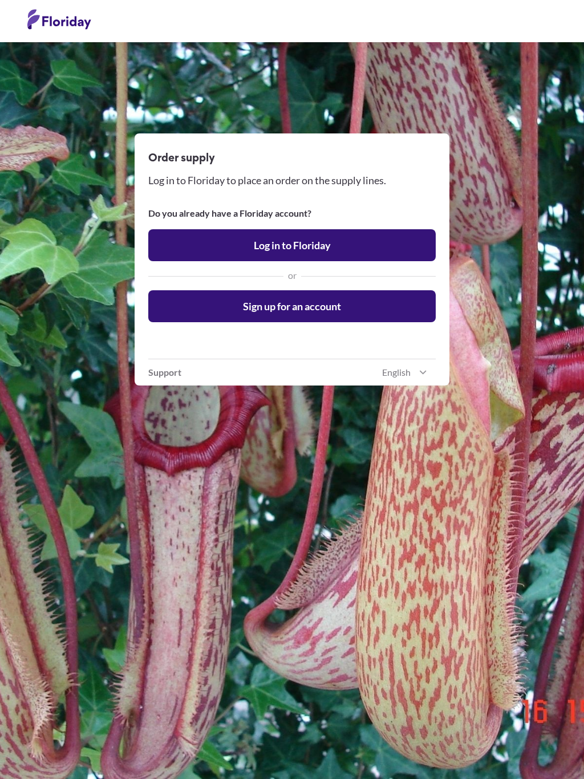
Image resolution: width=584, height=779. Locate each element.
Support (164, 372)
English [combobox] (396, 372)
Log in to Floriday (292, 245)
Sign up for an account (292, 306)
